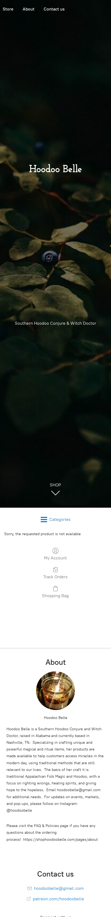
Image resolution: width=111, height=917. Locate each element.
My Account (55, 557)
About (28, 9)
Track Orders (55, 576)
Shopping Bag (55, 595)
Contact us (54, 9)
